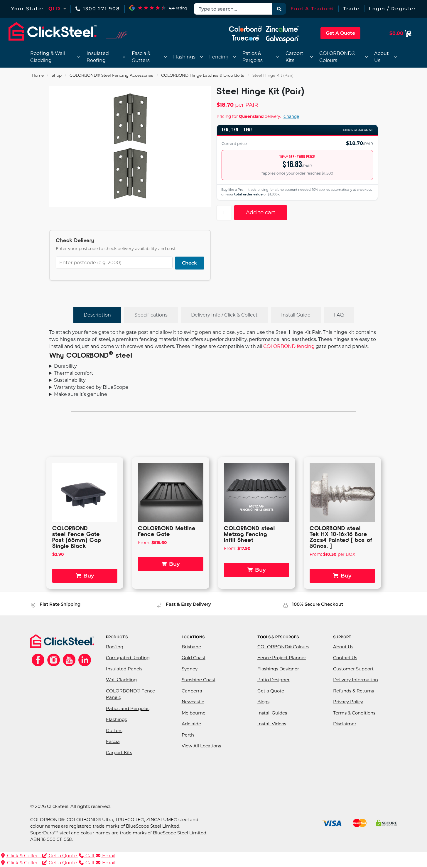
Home (38, 75)
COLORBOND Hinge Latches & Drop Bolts (202, 75)
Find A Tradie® (312, 8)
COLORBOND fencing (289, 346)
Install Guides (272, 713)
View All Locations (201, 746)
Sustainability (70, 380)
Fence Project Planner (281, 657)
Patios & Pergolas (252, 57)
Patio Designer (273, 679)
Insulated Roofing (98, 57)
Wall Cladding (121, 679)
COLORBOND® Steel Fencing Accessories (111, 75)
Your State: (27, 8)
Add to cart (260, 212)
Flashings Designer (278, 669)
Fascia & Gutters (141, 57)
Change (291, 116)
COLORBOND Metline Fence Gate (166, 530)
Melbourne (193, 713)
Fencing (219, 57)
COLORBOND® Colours (337, 57)
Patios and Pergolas (127, 708)
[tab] (97, 315)
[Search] (279, 9)
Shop (57, 75)
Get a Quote (270, 691)
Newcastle (193, 701)
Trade (351, 8)
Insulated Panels (124, 669)
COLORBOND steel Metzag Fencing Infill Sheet (249, 533)
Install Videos (271, 724)
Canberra (192, 691)
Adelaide (191, 724)
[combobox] (233, 9)
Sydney (190, 669)
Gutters (114, 730)
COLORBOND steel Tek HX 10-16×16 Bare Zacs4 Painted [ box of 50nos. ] (341, 536)
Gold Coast (193, 657)
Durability (65, 366)
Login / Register (392, 8)
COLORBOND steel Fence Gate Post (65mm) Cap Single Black (76, 536)
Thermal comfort (73, 373)
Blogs (263, 701)
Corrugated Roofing (128, 657)
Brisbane (191, 647)
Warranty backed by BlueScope (91, 387)
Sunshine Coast (198, 679)
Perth (188, 735)
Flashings (184, 57)
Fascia (113, 741)
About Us (381, 57)
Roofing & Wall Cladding (47, 57)
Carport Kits (294, 57)
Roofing (114, 647)
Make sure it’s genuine (80, 394)
